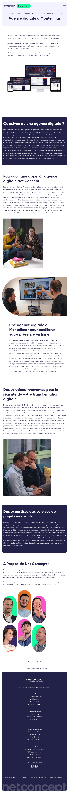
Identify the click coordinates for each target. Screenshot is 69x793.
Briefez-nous (22, 6)
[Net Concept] (9, 6)
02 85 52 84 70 (34, 719)
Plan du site (22, 777)
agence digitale (12, 130)
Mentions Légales (10, 777)
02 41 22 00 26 (34, 702)
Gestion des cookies (55, 777)
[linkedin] (36, 766)
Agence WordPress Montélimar (36, 669)
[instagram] (32, 766)
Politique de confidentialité (38, 777)
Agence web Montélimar (36, 662)
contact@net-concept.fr (34, 704)
